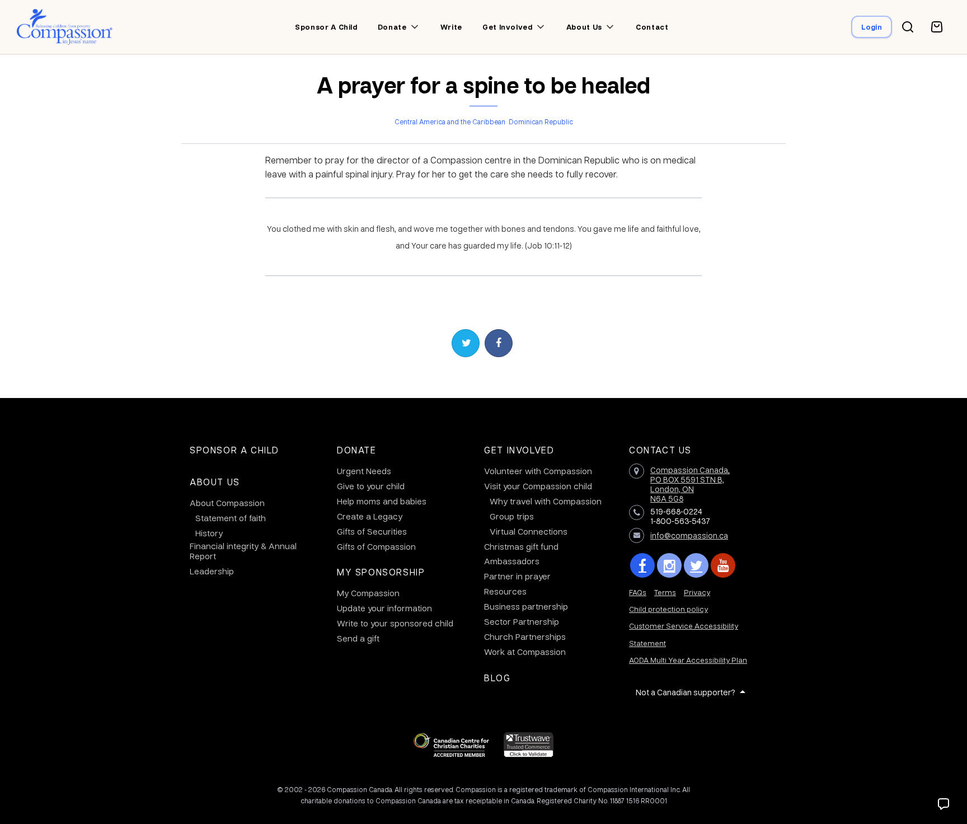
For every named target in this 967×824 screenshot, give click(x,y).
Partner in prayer (517, 576)
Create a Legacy (369, 516)
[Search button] (907, 26)
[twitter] (696, 565)
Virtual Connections (528, 531)
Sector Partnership (521, 621)
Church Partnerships (525, 636)
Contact (652, 27)
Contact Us (660, 450)
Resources (505, 591)
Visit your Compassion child (538, 486)
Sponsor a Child (234, 450)
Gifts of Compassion (376, 546)
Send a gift (358, 638)
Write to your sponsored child (395, 623)
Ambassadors (511, 561)
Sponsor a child (326, 27)
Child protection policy (668, 609)
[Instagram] (669, 565)
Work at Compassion (525, 652)
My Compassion (368, 593)
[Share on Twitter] (466, 343)
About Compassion (227, 503)
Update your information (384, 608)
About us (584, 27)
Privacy (697, 592)
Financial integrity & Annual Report (243, 551)
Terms (665, 592)
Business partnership (526, 606)
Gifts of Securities (372, 531)
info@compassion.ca (689, 535)
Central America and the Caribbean (450, 121)
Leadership (212, 571)
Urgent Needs (364, 471)
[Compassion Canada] (64, 27)
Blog (497, 677)
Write (451, 27)
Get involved (507, 27)
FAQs (637, 592)
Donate (392, 27)
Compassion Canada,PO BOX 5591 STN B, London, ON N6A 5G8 (690, 484)
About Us (215, 482)
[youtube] (723, 565)
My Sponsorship (381, 572)
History (209, 533)
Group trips (512, 516)
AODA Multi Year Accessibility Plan (688, 659)
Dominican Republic (541, 121)
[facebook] (642, 565)
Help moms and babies (381, 501)
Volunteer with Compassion (538, 471)
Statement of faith (230, 518)
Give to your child (371, 486)
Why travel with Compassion (546, 501)
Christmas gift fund (521, 546)
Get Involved (519, 450)
